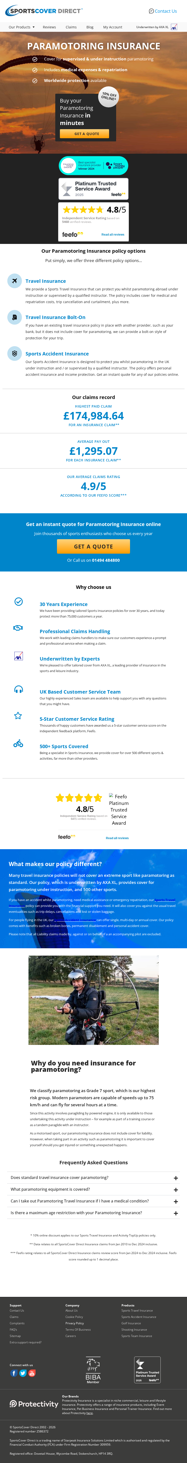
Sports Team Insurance (137, 1336)
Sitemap (15, 1336)
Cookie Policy (74, 1317)
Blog (90, 27)
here (89, 1413)
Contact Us (166, 11)
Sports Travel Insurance (137, 1310)
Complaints (17, 1323)
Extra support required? (25, 1342)
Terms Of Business (78, 1329)
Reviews (49, 27)
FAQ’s (13, 1329)
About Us (71, 1310)
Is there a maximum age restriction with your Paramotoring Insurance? (76, 1212)
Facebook (14, 1373)
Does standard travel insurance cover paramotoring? (59, 1177)
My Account (112, 27)
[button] (84, 133)
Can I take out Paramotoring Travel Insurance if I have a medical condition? (80, 1201)
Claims (71, 27)
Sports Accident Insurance (75, 920)
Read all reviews (113, 234)
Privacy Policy (74, 1323)
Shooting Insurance (134, 1329)
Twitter (23, 1373)
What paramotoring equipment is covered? (50, 1189)
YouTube (32, 1373)
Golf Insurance (131, 1323)
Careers (70, 1336)
